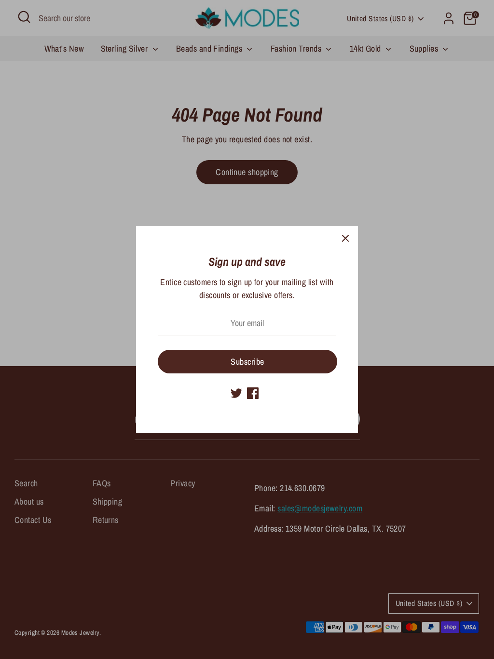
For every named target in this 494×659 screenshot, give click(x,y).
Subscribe (247, 362)
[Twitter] (236, 393)
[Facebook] (253, 393)
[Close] (345, 238)
